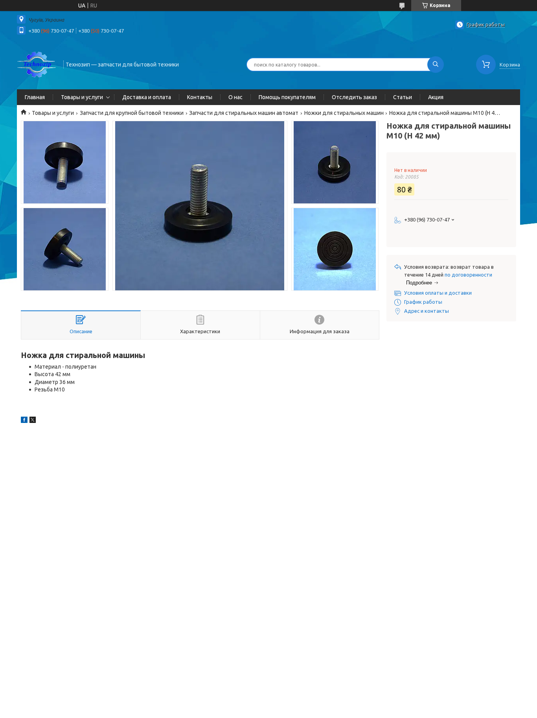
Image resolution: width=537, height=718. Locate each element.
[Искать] (435, 64)
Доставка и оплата (146, 97)
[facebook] (24, 421)
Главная (35, 97)
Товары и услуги (82, 97)
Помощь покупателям (287, 97)
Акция (435, 97)
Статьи (402, 97)
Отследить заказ (354, 97)
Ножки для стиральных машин (344, 113)
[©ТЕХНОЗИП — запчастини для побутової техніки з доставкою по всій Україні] (36, 63)
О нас (235, 97)
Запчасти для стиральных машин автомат (243, 113)
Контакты (199, 97)
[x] (32, 421)
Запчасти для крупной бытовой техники (132, 113)
